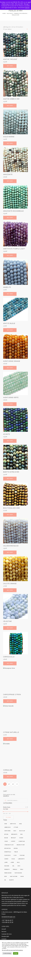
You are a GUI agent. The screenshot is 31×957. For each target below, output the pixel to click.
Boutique (10, 13)
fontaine (22, 855)
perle (21, 869)
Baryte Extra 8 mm (11, 472)
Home (4, 13)
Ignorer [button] (27, 7)
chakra (21, 837)
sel (5, 880)
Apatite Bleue (9, 323)
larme (12, 862)
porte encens (18, 873)
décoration (7, 848)
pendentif (7, 869)
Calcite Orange (10, 583)
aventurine (7, 830)
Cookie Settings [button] (7, 953)
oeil (13, 865)
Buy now (10, 65)
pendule (15, 869)
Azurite (6, 434)
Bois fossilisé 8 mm (11, 508)
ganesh (6, 858)
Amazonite (7, 174)
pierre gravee (7, 873)
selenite (11, 880)
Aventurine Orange (11, 361)
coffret (13, 841)
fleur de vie (7, 855)
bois (21, 834)
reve (5, 876)
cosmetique (22, 841)
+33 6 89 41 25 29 (7, 922)
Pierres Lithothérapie (20, 13)
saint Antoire (13, 876)
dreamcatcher (21, 844)
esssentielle (7, 851)
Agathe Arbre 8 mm (11, 99)
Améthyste (13, 823)
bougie (6, 837)
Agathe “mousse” (10, 59)
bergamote (14, 834)
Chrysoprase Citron (12, 694)
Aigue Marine (8, 137)
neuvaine (6, 865)
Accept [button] (15, 953)
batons (6, 834)
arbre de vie (7, 827)
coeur (6, 841)
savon (22, 876)
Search (4, 800)
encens (16, 848)
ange (20, 823)
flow (15, 855)
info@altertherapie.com (8, 916)
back (15, 830)
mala (18, 862)
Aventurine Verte (11, 397)
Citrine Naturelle (11, 732)
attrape (16, 827)
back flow (22, 830)
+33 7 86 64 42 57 (7, 920)
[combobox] (15, 807)
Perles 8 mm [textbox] (14, 807)
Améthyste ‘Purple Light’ (14, 249)
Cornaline (7, 770)
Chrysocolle (8, 657)
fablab (16, 851)
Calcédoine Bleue (11, 546)
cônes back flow (9, 844)
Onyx (18, 865)
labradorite (21, 858)
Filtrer (8, 817)
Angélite (7, 287)
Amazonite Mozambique (13, 211)
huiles (13, 858)
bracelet (13, 837)
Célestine (7, 621)
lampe (5, 862)
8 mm (5, 823)
